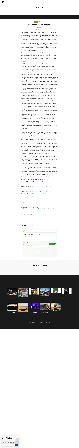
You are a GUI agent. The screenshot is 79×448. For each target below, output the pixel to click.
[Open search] (72, 2)
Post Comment (52, 243)
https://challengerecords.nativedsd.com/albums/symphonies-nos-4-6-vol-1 (42, 191)
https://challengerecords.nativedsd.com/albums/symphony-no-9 (37, 196)
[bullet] (36, 234)
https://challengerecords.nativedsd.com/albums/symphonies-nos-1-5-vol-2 (42, 186)
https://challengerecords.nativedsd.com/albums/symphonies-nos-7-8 (41, 193)
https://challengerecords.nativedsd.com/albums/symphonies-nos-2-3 (41, 188)
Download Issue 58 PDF (40, 29)
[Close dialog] (18, 437)
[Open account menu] (74, 2)
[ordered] (34, 234)
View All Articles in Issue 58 (39, 269)
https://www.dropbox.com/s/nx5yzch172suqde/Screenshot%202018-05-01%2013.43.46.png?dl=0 (39, 208)
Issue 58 (25, 214)
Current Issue (38, 214)
